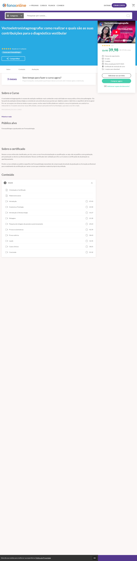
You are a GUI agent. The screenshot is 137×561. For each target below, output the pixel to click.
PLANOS (51, 5)
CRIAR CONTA (119, 5)
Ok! (95, 558)
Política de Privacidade (43, 558)
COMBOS (60, 5)
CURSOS (43, 5)
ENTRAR (107, 5)
